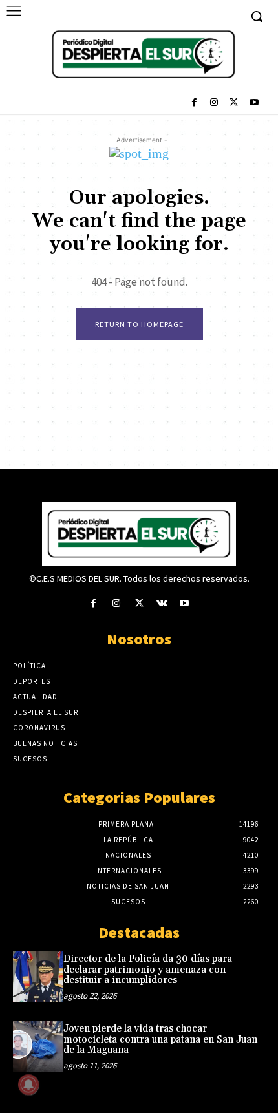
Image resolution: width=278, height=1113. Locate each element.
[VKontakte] (162, 604)
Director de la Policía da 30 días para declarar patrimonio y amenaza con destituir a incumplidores (147, 969)
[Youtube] (254, 104)
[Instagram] (214, 104)
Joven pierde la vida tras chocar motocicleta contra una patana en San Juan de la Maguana (160, 1039)
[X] (234, 104)
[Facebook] (194, 104)
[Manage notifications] (28, 1084)
